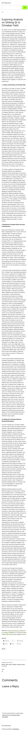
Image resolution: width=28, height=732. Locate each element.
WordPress (16, 729)
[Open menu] (2, 12)
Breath (3, 664)
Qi (2, 671)
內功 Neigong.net (6, 3)
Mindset (14, 664)
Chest (6, 664)
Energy (10, 664)
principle (19, 664)
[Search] (24, 7)
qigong (23, 664)
